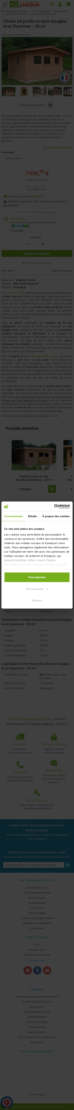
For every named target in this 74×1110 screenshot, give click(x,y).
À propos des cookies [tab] (56, 516)
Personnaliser (35, 588)
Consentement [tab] (13, 516)
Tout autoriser (37, 577)
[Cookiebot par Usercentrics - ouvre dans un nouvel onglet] (54, 506)
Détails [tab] (32, 516)
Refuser (37, 600)
